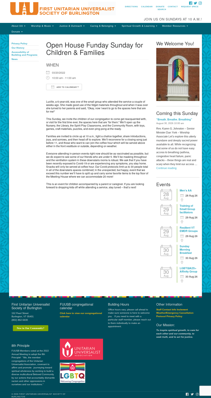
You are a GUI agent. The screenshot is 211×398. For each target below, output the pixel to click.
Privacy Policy (19, 43)
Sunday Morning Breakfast (186, 250)
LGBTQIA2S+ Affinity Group (188, 270)
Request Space (189, 7)
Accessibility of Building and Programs (24, 53)
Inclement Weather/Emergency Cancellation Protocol (175, 313)
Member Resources (174, 26)
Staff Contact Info (166, 309)
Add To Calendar (66, 87)
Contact (173, 7)
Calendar (147, 7)
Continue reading (166, 168)
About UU (18, 26)
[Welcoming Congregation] (73, 371)
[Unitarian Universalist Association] (82, 349)
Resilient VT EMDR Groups (189, 229)
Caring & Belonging (102, 26)
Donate (160, 7)
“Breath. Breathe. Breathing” (174, 119)
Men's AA (186, 190)
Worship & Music (41, 26)
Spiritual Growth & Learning (138, 26)
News (15, 59)
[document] (105, 163)
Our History (18, 48)
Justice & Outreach (71, 26)
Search (162, 9)
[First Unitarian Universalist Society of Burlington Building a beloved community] (65, 9)
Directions (131, 7)
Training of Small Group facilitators (187, 209)
